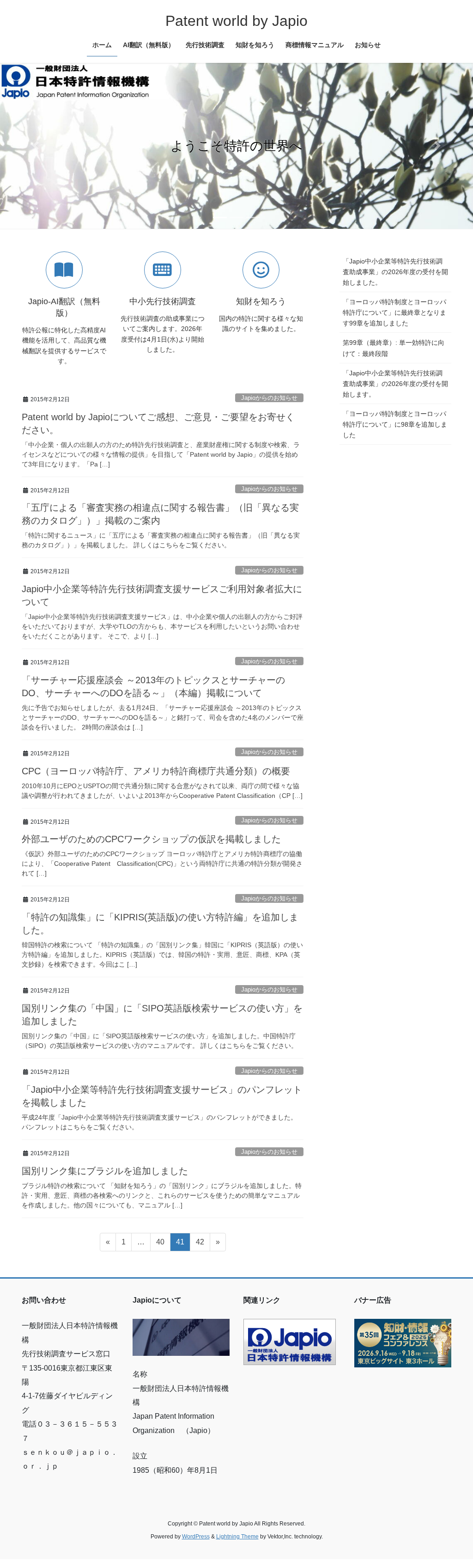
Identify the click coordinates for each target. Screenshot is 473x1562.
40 (160, 1244)
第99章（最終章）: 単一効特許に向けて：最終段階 (393, 348)
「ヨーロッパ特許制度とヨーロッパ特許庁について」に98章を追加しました (395, 424)
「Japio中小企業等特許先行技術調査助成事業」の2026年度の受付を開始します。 (395, 383)
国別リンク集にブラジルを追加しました (105, 1171)
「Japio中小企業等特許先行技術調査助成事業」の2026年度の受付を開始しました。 (395, 271)
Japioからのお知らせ (269, 397)
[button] (35, 146)
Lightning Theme (237, 1536)
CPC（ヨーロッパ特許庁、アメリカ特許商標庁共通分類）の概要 (156, 771)
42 (199, 1244)
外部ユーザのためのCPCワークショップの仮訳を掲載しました (151, 839)
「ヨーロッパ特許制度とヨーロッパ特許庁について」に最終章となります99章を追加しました (394, 312)
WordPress (196, 1536)
